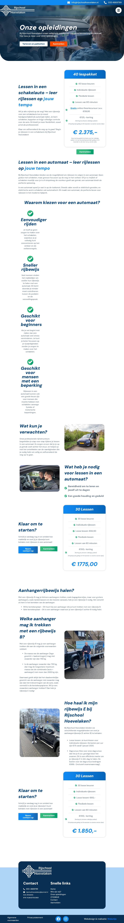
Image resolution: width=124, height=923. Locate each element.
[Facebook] (58, 919)
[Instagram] (66, 919)
